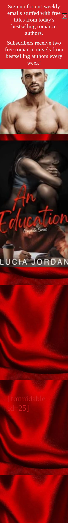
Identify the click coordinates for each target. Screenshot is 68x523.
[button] (64, 16)
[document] (34, 261)
